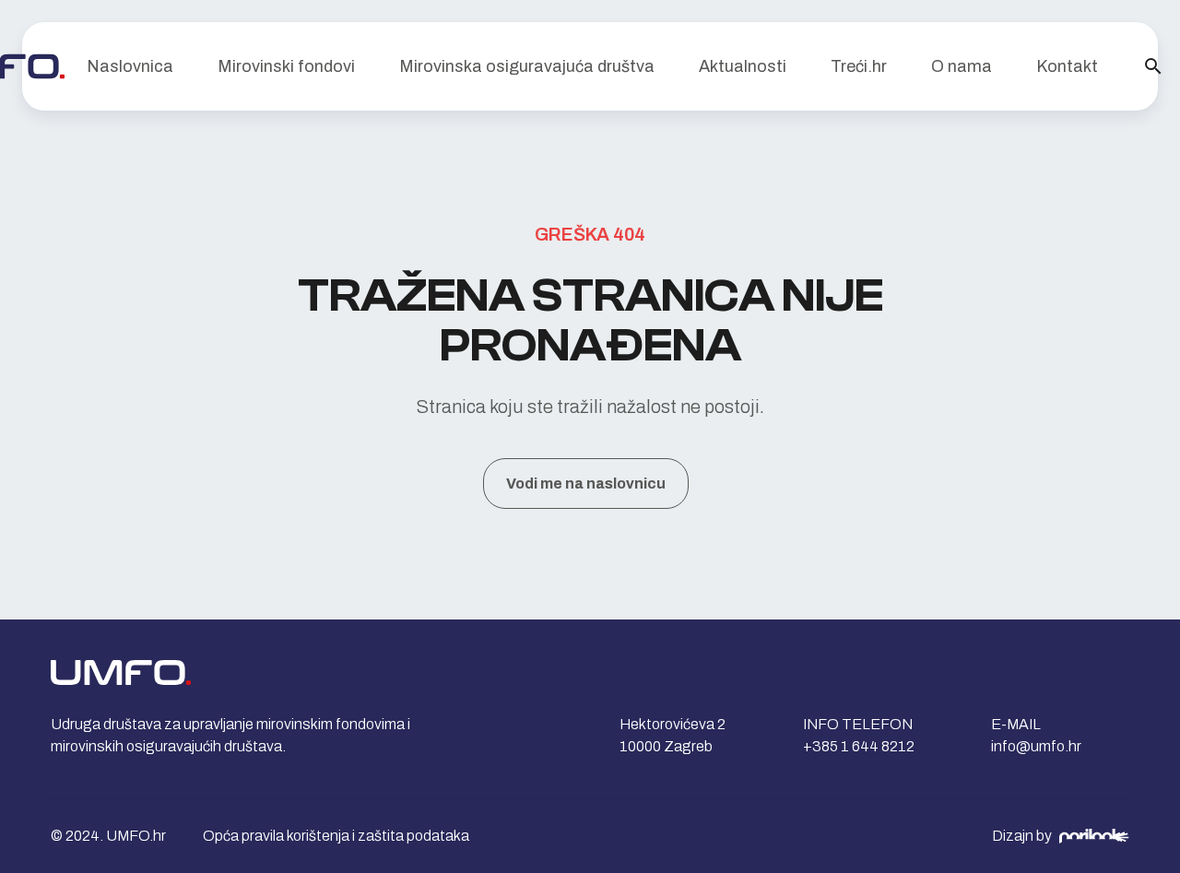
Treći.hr (859, 66)
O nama (961, 66)
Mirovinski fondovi (286, 66)
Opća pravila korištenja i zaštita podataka (336, 836)
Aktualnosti (742, 66)
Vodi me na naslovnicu (586, 483)
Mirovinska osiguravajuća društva (527, 66)
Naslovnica (130, 66)
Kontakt (1067, 66)
